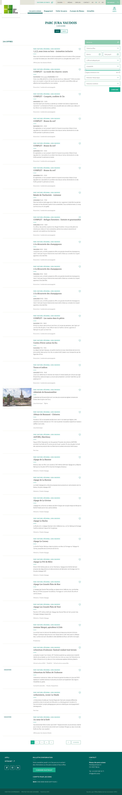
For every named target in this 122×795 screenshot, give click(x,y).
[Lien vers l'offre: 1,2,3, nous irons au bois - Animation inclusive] (42, 55)
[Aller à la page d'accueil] (11, 9)
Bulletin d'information (43, 757)
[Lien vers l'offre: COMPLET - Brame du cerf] (42, 127)
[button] (102, 48)
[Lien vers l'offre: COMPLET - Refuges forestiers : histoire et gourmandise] (42, 226)
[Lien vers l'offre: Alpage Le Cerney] (42, 545)
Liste (57, 31)
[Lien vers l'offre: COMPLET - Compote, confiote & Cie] (42, 102)
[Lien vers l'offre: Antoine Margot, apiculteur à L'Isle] (42, 632)
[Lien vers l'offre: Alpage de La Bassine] (42, 464)
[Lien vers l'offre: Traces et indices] (42, 373)
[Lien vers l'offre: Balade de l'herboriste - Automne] (42, 201)
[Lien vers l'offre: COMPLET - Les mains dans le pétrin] (42, 324)
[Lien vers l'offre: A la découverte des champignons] (42, 250)
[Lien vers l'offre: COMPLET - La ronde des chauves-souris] (42, 78)
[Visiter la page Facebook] (7, 768)
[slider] (85, 70)
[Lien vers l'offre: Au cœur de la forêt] (42, 725)
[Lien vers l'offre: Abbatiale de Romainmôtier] (42, 397)
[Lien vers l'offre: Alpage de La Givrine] (42, 504)
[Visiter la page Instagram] (12, 768)
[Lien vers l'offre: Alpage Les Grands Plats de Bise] (42, 589)
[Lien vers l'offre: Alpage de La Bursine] (42, 484)
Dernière (76, 742)
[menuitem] (45, 2)
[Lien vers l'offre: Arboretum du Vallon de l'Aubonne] (42, 677)
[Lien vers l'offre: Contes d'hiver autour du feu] (42, 349)
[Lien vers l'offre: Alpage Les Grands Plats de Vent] (42, 611)
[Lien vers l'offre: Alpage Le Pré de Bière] (42, 567)
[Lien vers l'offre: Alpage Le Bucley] (42, 525)
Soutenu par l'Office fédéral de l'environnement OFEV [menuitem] (102, 792)
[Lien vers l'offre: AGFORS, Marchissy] (42, 442)
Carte (64, 31)
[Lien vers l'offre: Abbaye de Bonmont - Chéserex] (42, 419)
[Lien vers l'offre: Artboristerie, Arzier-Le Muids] (42, 701)
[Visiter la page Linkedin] (18, 768)
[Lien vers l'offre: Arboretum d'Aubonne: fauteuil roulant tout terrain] (42, 655)
